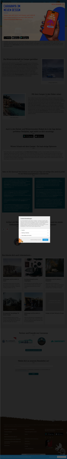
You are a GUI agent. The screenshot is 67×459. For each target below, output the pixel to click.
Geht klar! (45, 239)
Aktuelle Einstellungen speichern (36, 239)
